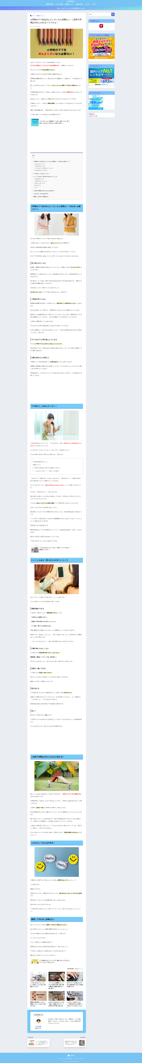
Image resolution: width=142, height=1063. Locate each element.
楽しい (36, 187)
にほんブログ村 (92, 116)
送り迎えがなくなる (40, 164)
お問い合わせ (69, 1058)
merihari (71, 1)
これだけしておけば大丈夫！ (41, 193)
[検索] (113, 14)
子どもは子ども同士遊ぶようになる (44, 168)
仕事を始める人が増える (41, 170)
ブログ (94, 4)
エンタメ (87, 4)
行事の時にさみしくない (41, 181)
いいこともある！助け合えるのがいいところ (45, 176)
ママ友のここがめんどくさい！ (42, 173)
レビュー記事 (59, 4)
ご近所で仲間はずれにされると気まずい (44, 190)
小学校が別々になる (40, 166)
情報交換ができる (39, 179)
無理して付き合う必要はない (41, 196)
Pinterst (101, 28)
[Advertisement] (56, 139)
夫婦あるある (79, 4)
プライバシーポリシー (79, 1058)
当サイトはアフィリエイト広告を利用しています (71, 8)
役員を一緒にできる (40, 183)
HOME (72, 1055)
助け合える (38, 185)
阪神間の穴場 (49, 4)
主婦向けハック (69, 4)
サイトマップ (61, 1058)
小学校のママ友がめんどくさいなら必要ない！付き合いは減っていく (52, 161)
